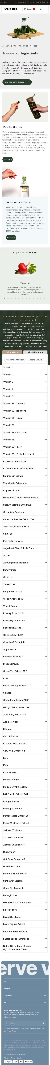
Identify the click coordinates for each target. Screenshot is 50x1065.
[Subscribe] (43, 1023)
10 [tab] (37, 298)
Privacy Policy (11, 1031)
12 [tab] (44, 298)
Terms (13, 1058)
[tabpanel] (25, 275)
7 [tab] (26, 298)
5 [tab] (19, 298)
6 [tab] (22, 298)
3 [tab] (11, 298)
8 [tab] (29, 298)
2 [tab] (8, 298)
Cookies (19, 1058)
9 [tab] (33, 298)
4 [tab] (15, 298)
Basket (30, 9)
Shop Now (7, 159)
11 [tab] (40, 298)
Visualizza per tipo (12, 353)
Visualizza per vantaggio (35, 353)
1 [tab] (4, 298)
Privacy (6, 1058)
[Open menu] (40, 9)
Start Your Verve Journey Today (17, 82)
